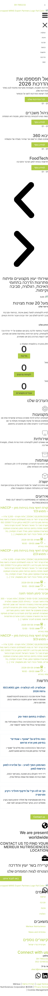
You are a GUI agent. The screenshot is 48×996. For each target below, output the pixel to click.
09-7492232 (42, 958)
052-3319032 (41, 961)
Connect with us (33, 952)
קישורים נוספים (35, 939)
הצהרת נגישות (28, 984)
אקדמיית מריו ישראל (37, 944)
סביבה (43, 902)
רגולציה (42, 914)
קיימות (43, 897)
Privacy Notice (41, 987)
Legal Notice (42, 984)
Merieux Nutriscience (36, 926)
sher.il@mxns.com (39, 969)
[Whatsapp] (45, 890)
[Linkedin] (45, 976)
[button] (24, 200)
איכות (43, 908)
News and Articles (37, 932)
